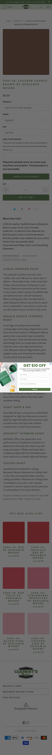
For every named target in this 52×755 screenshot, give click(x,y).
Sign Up (34, 389)
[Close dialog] (50, 364)
